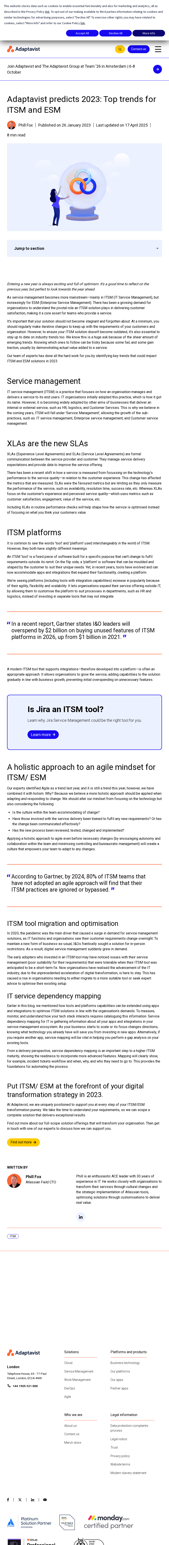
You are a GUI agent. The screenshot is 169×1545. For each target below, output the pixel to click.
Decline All (115, 33)
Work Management (77, 1380)
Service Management (78, 1371)
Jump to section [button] (29, 248)
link (47, 12)
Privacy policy (120, 1456)
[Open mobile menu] (158, 49)
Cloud (68, 1363)
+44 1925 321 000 (25, 1386)
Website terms (120, 1464)
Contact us (138, 49)
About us (70, 1425)
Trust (114, 1447)
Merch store (72, 1442)
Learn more (41, 734)
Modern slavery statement (128, 1473)
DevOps (69, 1388)
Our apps (116, 1380)
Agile (67, 1396)
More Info (149, 33)
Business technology (125, 1363)
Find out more (21, 1142)
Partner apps (119, 1388)
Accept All (82, 33)
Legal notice (118, 1439)
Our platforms (120, 1371)
